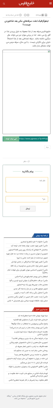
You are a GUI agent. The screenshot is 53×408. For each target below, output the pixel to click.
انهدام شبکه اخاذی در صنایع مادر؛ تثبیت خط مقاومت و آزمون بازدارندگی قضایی (28, 374)
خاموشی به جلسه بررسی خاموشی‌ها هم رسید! (31, 354)
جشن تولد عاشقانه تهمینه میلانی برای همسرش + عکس (27, 300)
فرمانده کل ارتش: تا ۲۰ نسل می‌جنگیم (34, 362)
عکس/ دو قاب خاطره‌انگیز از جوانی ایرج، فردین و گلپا (29, 280)
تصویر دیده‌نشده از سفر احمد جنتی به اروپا (32, 257)
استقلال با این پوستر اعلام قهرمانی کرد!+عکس (31, 276)
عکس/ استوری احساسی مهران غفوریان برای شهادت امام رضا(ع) (28, 271)
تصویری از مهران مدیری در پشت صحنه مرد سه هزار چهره (27, 253)
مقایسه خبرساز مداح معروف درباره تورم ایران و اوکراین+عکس (31, 333)
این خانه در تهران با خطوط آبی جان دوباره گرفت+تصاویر (27, 358)
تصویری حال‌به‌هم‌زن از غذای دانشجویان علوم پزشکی (29, 342)
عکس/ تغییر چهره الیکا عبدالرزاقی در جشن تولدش (29, 261)
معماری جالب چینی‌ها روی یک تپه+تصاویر (32, 284)
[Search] (4, 4)
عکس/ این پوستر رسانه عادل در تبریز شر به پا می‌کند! (29, 327)
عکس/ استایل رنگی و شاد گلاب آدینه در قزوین (31, 292)
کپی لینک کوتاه (11, 139)
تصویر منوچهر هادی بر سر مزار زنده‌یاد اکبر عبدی (31, 288)
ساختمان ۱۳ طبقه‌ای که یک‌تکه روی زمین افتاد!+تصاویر (28, 249)
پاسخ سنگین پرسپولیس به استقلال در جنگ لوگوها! (29, 323)
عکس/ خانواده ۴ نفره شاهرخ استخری (34, 241)
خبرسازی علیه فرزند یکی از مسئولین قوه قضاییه (30, 319)
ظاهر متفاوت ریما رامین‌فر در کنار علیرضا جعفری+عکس (28, 380)
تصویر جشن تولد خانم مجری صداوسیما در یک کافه (29, 265)
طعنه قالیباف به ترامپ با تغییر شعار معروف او (31, 346)
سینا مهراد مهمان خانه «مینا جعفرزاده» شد (33, 315)
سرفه (47, 147)
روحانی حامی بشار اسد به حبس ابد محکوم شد (31, 350)
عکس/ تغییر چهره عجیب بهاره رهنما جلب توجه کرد (29, 245)
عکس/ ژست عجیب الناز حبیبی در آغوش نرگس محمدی (28, 296)
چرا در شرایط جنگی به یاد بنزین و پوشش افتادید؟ (30, 338)
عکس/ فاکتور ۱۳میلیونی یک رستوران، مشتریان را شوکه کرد (28, 368)
